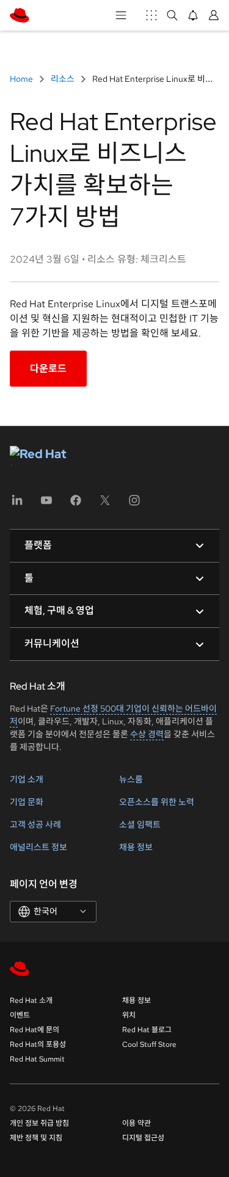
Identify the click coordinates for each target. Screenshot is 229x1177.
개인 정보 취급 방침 (39, 1123)
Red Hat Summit (37, 1059)
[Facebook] (75, 504)
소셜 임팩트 (140, 824)
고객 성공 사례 (35, 824)
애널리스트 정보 (38, 847)
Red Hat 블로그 (147, 1030)
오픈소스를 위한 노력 (156, 801)
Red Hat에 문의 (34, 1030)
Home (22, 78)
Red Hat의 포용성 (38, 1044)
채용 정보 (136, 847)
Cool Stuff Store (149, 1044)
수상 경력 (147, 734)
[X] (105, 504)
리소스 (62, 78)
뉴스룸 (131, 779)
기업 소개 (26, 779)
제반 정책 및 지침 (36, 1138)
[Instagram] (134, 504)
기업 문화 (26, 801)
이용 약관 (136, 1123)
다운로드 (48, 368)
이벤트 (20, 1015)
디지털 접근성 (143, 1138)
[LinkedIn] (17, 504)
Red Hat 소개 (31, 1000)
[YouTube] (46, 504)
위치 (129, 1015)
